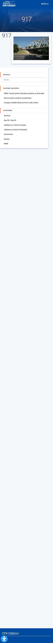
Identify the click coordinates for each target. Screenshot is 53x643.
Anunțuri (7, 116)
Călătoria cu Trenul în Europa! (15, 125)
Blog (6, 639)
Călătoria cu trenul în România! (15, 130)
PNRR (6, 144)
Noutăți (6, 139)
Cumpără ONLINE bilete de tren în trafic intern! (21, 103)
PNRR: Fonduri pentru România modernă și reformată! (24, 93)
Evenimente (8, 134)
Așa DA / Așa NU (10, 120)
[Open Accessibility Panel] (4, 638)
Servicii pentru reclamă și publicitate (17, 98)
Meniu (46, 4)
